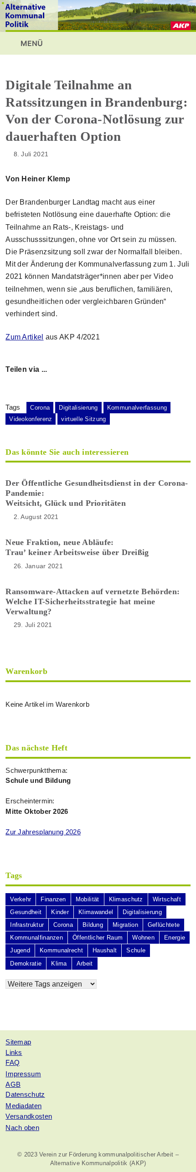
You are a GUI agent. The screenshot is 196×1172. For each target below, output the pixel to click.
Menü (31, 43)
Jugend (20, 950)
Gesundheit (25, 912)
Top (186, 1159)
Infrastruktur (27, 924)
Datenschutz (25, 1094)
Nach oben (22, 1127)
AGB (13, 1084)
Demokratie (25, 963)
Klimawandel (95, 912)
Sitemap (18, 1042)
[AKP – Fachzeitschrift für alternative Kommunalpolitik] (98, 15)
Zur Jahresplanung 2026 (43, 832)
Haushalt (105, 950)
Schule (135, 950)
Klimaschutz (126, 899)
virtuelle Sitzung (83, 419)
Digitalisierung (78, 407)
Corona (40, 407)
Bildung (93, 924)
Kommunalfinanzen (36, 937)
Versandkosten (28, 1116)
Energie (174, 937)
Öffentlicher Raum (97, 937)
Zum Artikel (24, 337)
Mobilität (87, 899)
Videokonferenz (30, 419)
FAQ (12, 1062)
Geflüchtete (164, 924)
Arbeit (85, 963)
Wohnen (143, 937)
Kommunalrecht (61, 950)
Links (13, 1052)
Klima (59, 963)
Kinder (60, 912)
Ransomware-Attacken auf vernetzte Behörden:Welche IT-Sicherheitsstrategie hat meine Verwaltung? (92, 601)
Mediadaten (23, 1106)
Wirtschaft (167, 899)
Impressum (23, 1074)
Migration (125, 924)
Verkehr (20, 899)
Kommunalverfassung (137, 407)
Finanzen (53, 899)
